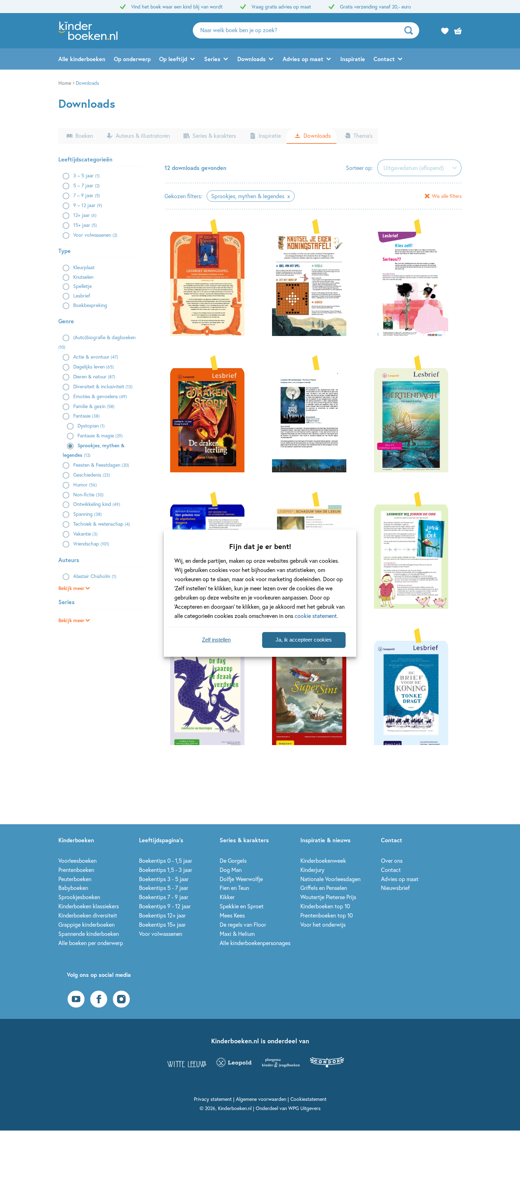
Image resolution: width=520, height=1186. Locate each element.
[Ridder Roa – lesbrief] (415, 283)
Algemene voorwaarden (261, 1099)
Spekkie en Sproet (242, 906)
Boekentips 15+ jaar (162, 924)
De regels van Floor (243, 924)
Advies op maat (303, 59)
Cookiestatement (308, 1099)
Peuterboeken (74, 879)
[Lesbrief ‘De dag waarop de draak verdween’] (211, 692)
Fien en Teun (234, 887)
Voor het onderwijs (323, 924)
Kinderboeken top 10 (325, 906)
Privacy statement (213, 1099)
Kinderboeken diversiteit (87, 915)
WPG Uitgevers (304, 1108)
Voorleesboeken (77, 860)
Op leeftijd (173, 59)
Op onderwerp (132, 59)
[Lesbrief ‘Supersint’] (313, 692)
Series (212, 59)
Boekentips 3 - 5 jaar (164, 879)
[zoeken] (411, 30)
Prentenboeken (76, 869)
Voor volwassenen (160, 933)
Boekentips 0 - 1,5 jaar (165, 860)
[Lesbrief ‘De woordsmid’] (313, 419)
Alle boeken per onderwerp (90, 942)
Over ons (392, 860)
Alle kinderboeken (81, 59)
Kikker (227, 897)
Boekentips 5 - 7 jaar (163, 887)
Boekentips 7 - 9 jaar (163, 897)
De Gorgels (233, 860)
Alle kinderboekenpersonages (255, 942)
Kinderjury (312, 869)
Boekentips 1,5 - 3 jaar (165, 869)
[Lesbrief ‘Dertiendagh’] (415, 419)
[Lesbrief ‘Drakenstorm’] (211, 419)
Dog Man (231, 869)
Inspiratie (352, 59)
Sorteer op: (359, 167)
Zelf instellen (216, 640)
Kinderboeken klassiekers (88, 906)
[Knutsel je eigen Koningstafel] (313, 283)
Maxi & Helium (237, 933)
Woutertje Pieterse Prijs (328, 897)
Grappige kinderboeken (86, 924)
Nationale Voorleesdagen (330, 879)
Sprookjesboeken (79, 897)
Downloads (251, 59)
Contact (384, 59)
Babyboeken (73, 887)
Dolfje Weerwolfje (241, 879)
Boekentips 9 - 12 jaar (165, 906)
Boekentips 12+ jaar (162, 915)
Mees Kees (232, 915)
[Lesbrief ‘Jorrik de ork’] (415, 555)
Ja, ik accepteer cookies (304, 640)
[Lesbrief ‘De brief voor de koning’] (415, 692)
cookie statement (316, 615)
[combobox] (419, 167)
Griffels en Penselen (323, 887)
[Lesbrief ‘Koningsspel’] (211, 283)
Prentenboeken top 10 (326, 915)
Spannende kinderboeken (88, 933)
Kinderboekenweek (323, 860)
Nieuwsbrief (395, 887)
